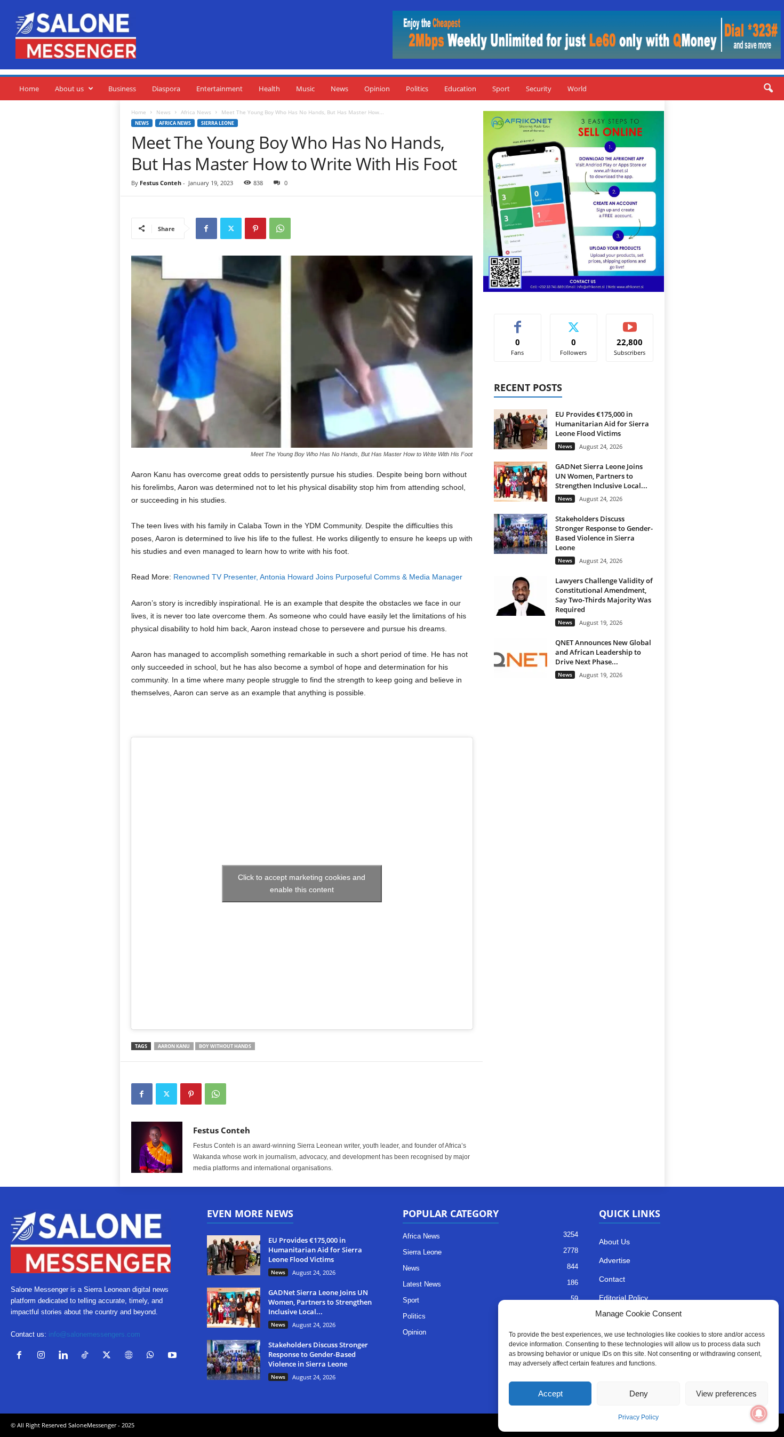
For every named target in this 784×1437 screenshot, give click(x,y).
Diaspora (166, 88)
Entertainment (219, 88)
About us (69, 88)
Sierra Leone (217, 123)
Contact (612, 1279)
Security (538, 88)
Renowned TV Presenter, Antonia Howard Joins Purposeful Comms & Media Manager (317, 577)
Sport (501, 88)
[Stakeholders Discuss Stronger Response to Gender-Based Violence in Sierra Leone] (520, 534)
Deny (638, 1393)
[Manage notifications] (758, 1413)
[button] (768, 88)
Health (269, 88)
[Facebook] (206, 228)
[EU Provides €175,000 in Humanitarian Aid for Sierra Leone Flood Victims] (520, 429)
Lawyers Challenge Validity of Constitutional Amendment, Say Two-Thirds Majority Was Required (604, 595)
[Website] (131, 1356)
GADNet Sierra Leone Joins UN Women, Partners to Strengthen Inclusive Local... (601, 476)
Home (29, 88)
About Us (614, 1241)
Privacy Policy (638, 1417)
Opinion (377, 88)
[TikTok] (87, 1356)
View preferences (726, 1393)
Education (460, 88)
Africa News (196, 112)
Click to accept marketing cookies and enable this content (301, 883)
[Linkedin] (65, 1356)
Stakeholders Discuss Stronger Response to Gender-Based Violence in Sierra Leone (604, 533)
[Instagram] (43, 1356)
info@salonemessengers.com (94, 1334)
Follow (573, 322)
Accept (550, 1393)
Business (122, 88)
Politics (417, 88)
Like (517, 322)
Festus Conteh (160, 183)
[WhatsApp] (280, 228)
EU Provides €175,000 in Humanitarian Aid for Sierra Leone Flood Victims (602, 423)
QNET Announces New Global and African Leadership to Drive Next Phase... (603, 652)
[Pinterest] (255, 228)
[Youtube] (173, 1356)
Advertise (614, 1260)
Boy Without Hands (225, 1046)
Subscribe (629, 322)
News (339, 88)
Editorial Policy (623, 1297)
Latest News (422, 1284)
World (577, 88)
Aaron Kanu (174, 1046)
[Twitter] (231, 228)
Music (305, 88)
